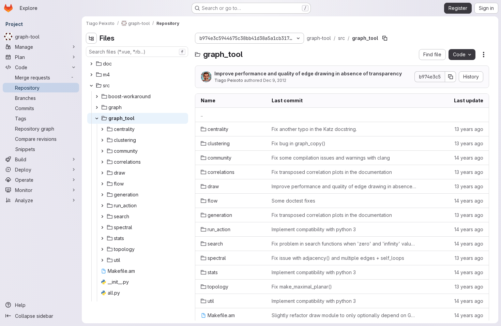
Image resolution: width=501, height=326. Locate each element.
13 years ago (469, 129)
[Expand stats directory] (102, 238)
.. (202, 115)
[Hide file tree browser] (91, 38)
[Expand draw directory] (102, 173)
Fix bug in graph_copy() (298, 143)
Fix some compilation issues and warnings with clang (331, 158)
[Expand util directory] (102, 260)
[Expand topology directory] (102, 249)
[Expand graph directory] (97, 107)
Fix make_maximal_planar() (302, 287)
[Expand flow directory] (102, 184)
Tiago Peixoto (228, 80)
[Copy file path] (384, 38)
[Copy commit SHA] (450, 76)
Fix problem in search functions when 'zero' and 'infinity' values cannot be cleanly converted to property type (344, 244)
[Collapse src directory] (91, 86)
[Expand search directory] (102, 216)
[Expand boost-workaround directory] (97, 96)
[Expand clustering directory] (102, 140)
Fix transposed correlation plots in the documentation (332, 172)
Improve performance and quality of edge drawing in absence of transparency (308, 73)
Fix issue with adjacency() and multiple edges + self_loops (338, 258)
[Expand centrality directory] (102, 129)
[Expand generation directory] (102, 195)
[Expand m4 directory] (91, 75)
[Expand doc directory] (91, 64)
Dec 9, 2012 (274, 80)
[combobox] (137, 51)
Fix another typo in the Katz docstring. (314, 129)
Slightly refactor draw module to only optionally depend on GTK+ (344, 315)
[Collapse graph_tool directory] (97, 118)
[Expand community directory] (102, 151)
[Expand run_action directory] (102, 206)
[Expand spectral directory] (102, 227)
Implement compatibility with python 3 (314, 229)
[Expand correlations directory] (102, 162)
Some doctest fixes (293, 201)
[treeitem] (137, 63)
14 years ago (468, 158)
